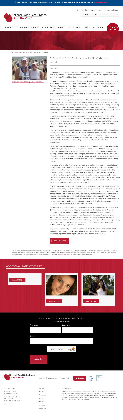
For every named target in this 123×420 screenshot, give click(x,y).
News (71, 27)
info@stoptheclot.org (65, 254)
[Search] (118, 14)
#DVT (22, 82)
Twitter (42, 391)
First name (34, 325)
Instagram (43, 408)
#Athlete (15, 82)
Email (32, 336)
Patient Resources (29, 27)
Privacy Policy (65, 378)
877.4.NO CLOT (13, 393)
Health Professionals (53, 27)
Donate (81, 378)
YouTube (42, 401)
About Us (80, 10)
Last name (66, 325)
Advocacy (98, 27)
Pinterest (42, 405)
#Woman (40, 82)
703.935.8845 (12, 391)
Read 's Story (17, 280)
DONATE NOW (102, 2)
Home (14, 52)
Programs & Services (94, 10)
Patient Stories (21, 52)
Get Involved (83, 27)
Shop (116, 10)
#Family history (30, 82)
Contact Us (108, 10)
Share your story (59, 241)
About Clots (11, 27)
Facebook (43, 395)
